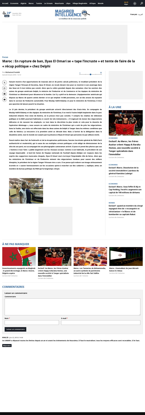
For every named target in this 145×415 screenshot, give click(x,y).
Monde (100, 3)
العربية (140, 14)
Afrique (92, 3)
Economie (14, 3)
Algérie (23, 3)
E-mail (64, 318)
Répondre (7, 346)
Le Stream (48, 3)
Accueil (5, 3)
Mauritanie (59, 3)
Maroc (31, 3)
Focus (5, 57)
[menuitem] (5, 3)
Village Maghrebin (80, 3)
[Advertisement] (55, 221)
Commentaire (10, 296)
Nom (7, 318)
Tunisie (39, 3)
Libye (68, 3)
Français (133, 14)
